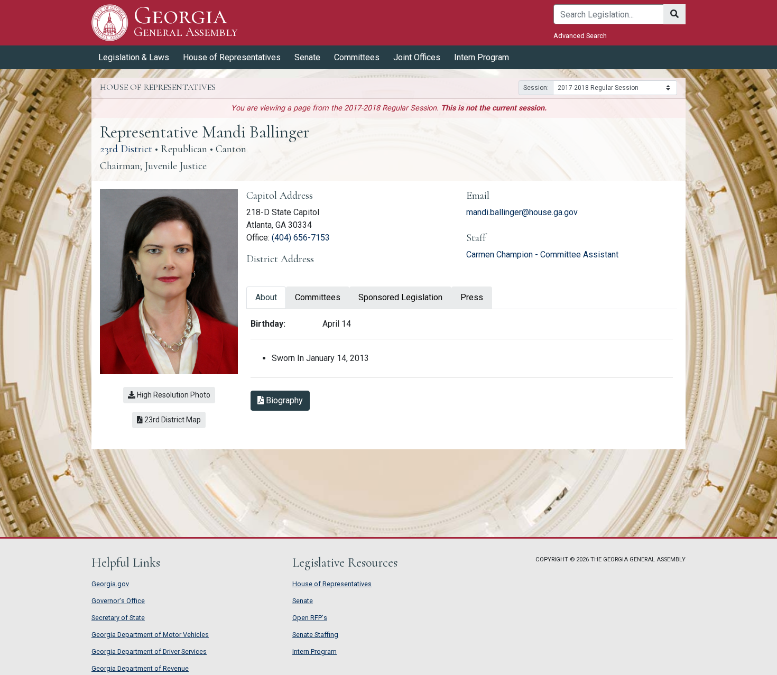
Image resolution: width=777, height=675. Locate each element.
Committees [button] (357, 57)
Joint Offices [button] (416, 57)
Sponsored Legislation (400, 297)
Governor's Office (118, 601)
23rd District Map (174, 419)
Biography (287, 400)
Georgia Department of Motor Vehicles (150, 635)
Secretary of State (118, 618)
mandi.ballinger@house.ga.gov (522, 212)
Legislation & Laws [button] (133, 57)
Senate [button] (307, 57)
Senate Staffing (315, 635)
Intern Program (481, 57)
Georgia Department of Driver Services (149, 651)
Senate (302, 601)
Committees (317, 297)
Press (471, 297)
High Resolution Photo (172, 395)
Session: (536, 87)
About (266, 297)
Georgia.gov (110, 584)
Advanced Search (580, 36)
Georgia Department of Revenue (140, 668)
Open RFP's (309, 618)
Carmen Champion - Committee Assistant (542, 254)
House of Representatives (332, 584)
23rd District (126, 149)
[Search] (674, 14)
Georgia (185, 22)
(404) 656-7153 (301, 238)
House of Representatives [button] (232, 57)
